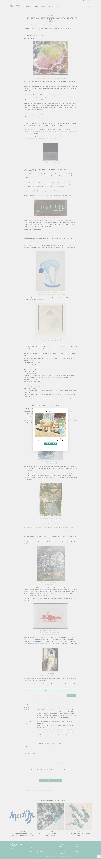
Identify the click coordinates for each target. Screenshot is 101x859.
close (50, 447)
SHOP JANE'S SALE (50, 443)
